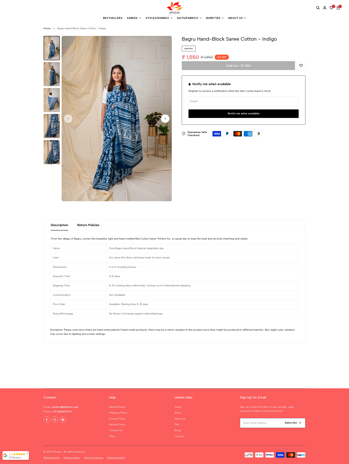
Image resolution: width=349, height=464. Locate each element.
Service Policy (117, 424)
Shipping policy (116, 457)
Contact (179, 436)
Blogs (177, 430)
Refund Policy (117, 406)
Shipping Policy (118, 412)
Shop (177, 412)
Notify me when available (243, 113)
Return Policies (88, 225)
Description (59, 225)
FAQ (176, 424)
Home (47, 28)
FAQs (112, 436)
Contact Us (116, 430)
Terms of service (93, 457)
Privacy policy (72, 457)
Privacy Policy (117, 418)
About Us (179, 418)
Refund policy (52, 457)
